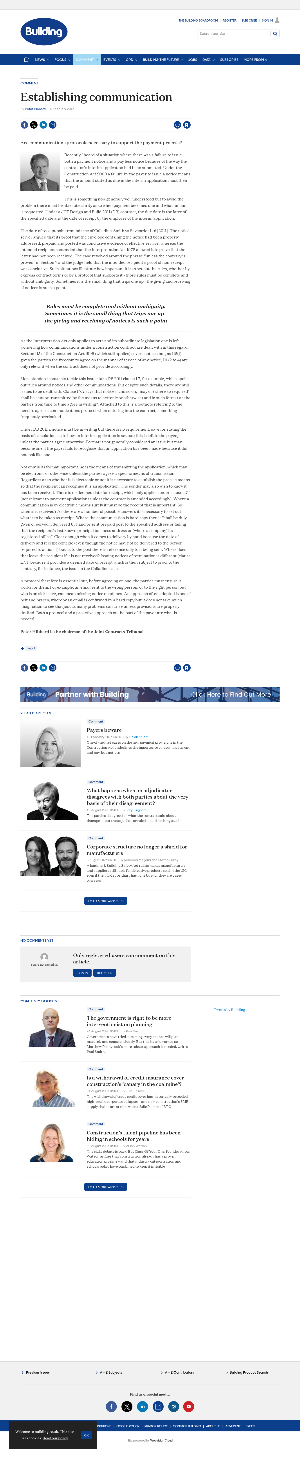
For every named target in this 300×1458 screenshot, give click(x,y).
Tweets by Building (229, 1009)
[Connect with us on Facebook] (111, 1406)
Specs (250, 1426)
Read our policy (55, 1437)
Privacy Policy (156, 1426)
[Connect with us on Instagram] (173, 1406)
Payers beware (104, 729)
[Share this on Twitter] (34, 125)
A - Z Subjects (111, 1372)
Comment (29, 83)
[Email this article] (53, 125)
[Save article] (187, 125)
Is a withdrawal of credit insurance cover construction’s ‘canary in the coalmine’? (135, 1080)
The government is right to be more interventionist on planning (129, 1021)
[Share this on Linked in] (43, 125)
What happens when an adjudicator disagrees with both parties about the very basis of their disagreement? (137, 796)
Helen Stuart (138, 737)
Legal (31, 648)
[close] (190, 115)
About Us (213, 1426)
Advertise (233, 1426)
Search (275, 33)
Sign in (132, 115)
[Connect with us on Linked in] (142, 1406)
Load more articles (105, 901)
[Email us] (158, 1406)
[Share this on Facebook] (24, 125)
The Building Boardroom (198, 20)
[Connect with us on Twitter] (127, 1406)
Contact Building (187, 1426)
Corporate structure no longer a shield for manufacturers (137, 849)
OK (86, 1435)
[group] (254, 59)
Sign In (267, 20)
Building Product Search (249, 1372)
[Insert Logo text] (44, 44)
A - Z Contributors (179, 1372)
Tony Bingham (136, 810)
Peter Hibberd (35, 109)
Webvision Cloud (161, 1440)
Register (230, 20)
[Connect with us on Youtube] (188, 1406)
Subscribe (249, 20)
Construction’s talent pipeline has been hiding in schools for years (134, 1135)
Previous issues (38, 1372)
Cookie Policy (127, 1426)
